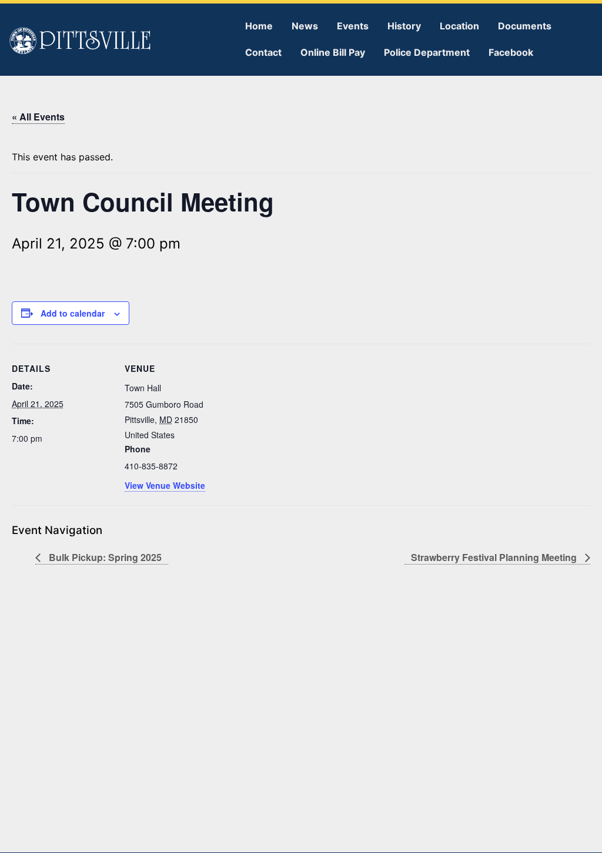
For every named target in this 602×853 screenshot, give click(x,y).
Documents (524, 26)
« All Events (38, 116)
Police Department (427, 52)
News (305, 26)
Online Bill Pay (332, 52)
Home (259, 26)
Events (353, 26)
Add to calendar (73, 313)
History (404, 26)
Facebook (511, 52)
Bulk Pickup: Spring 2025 (104, 557)
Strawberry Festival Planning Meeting (495, 557)
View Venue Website (165, 485)
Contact (263, 52)
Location (459, 26)
